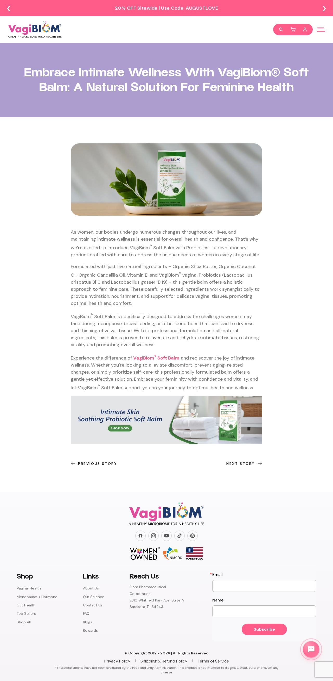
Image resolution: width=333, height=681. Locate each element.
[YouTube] (166, 536)
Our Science (93, 596)
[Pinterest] (192, 536)
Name (217, 600)
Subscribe (264, 629)
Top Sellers (26, 613)
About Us (91, 588)
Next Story (240, 463)
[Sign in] (305, 29)
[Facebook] (140, 536)
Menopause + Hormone (37, 596)
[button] (293, 29)
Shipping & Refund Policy (163, 661)
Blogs (87, 622)
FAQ (86, 613)
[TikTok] (179, 536)
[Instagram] (153, 536)
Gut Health (26, 605)
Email (217, 575)
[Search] (281, 29)
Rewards (90, 630)
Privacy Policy (117, 661)
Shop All (24, 622)
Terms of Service (213, 661)
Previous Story (97, 463)
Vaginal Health (29, 588)
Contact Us (93, 605)
